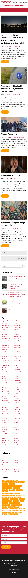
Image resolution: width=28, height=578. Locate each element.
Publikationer (16, 46)
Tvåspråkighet (6, 510)
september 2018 (6, 394)
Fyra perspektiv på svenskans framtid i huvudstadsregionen (15, 302)
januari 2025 (5, 336)
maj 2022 (4, 358)
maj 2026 (16, 321)
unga (14, 510)
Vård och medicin (12, 514)
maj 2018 (16, 394)
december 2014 (5, 409)
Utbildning (19, 512)
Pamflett (16, 501)
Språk (11, 506)
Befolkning (6, 482)
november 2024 (6, 338)
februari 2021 (17, 369)
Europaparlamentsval (8, 486)
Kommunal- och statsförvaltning (11, 493)
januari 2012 (5, 427)
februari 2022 (5, 360)
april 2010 (16, 438)
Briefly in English (19, 5)
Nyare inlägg (20, 258)
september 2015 (6, 405)
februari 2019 (17, 389)
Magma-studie (21, 495)
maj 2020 (4, 378)
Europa (12, 484)
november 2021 (6, 363)
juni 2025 (4, 332)
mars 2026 (16, 323)
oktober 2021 (17, 363)
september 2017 (6, 398)
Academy (4, 456)
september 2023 (17, 347)
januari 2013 (5, 418)
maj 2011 (16, 431)
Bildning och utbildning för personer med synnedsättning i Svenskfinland (13, 88)
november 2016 (17, 400)
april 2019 (16, 387)
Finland (18, 486)
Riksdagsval (6, 504)
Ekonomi (5, 484)
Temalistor (16, 467)
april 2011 (4, 433)
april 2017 (16, 398)
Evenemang (16, 458)
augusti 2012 (17, 420)
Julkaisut (16, 460)
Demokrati (22, 482)
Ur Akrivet (16, 469)
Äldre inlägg (7, 253)
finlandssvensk (7, 487)
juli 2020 (4, 376)
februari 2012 (17, 425)
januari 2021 (5, 371)
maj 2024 (4, 343)
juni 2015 (16, 405)
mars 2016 (16, 403)
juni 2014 (4, 411)
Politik (5, 503)
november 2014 (17, 409)
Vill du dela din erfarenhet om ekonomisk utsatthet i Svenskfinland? (15, 286)
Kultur (5, 495)
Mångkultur (14, 499)
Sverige (22, 508)
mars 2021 (4, 369)
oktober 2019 (5, 385)
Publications (21, 137)
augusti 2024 (17, 340)
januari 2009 (5, 447)
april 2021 (16, 367)
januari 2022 (17, 360)
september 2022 (17, 356)
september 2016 (6, 403)
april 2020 (16, 378)
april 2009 (16, 442)
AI (4, 480)
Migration (17, 497)
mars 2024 (16, 343)
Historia (5, 489)
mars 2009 (4, 445)
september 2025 (17, 329)
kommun (5, 491)
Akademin (15, 137)
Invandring (19, 489)
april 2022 (16, 358)
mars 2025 (16, 334)
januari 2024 (17, 345)
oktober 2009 (17, 440)
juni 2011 (4, 431)
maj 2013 (4, 416)
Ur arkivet (4, 471)
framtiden (16, 487)
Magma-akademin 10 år (11, 175)
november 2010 (17, 436)
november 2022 (17, 354)
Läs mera (5, 61)
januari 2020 (5, 383)
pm (22, 501)
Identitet (12, 489)
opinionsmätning (7, 501)
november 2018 (17, 391)
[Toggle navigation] (2, 9)
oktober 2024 (17, 338)
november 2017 (17, 396)
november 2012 (17, 418)
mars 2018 (4, 396)
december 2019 (17, 383)
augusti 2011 (17, 429)
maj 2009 (4, 442)
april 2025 (4, 334)
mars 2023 (4, 352)
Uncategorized (5, 469)
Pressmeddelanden (6, 464)
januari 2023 (5, 354)
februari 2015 (17, 407)
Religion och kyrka (14, 503)
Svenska (5, 508)
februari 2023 (17, 352)
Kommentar (5, 462)
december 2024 (17, 336)
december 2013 (5, 414)
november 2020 (6, 374)
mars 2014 (16, 411)
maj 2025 (16, 332)
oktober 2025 (5, 329)
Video (4, 514)
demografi (14, 482)
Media (4, 497)
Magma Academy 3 (9, 134)
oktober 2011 (5, 429)
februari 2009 (17, 445)
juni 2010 (4, 438)
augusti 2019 (17, 385)
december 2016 (5, 400)
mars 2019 (4, 389)
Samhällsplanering (16, 504)
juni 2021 (16, 365)
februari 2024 (5, 345)
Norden (21, 499)
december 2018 (5, 391)
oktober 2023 (5, 347)
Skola (5, 506)
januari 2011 (5, 436)
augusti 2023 (5, 349)
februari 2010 (5, 440)
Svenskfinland (13, 508)
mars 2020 (4, 380)
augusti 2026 (5, 321)
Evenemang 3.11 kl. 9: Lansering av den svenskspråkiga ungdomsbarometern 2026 (16, 278)
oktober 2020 (17, 374)
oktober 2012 (5, 420)
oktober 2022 (5, 356)
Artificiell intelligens (12, 480)
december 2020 (17, 371)
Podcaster (16, 462)
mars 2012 (4, 425)
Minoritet (6, 499)
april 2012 (16, 422)
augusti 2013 (17, 414)
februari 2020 (17, 380)
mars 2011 (16, 433)
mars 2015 (4, 407)
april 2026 (4, 323)
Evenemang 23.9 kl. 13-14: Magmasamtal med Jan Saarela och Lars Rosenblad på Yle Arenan (16, 294)
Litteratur (12, 495)
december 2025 (5, 327)
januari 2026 (17, 325)
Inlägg (3, 460)
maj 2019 (4, 387)
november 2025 (17, 327)
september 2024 (6, 340)
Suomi (17, 506)
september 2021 (6, 365)
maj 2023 (16, 349)
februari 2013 (17, 416)
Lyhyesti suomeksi (9, 5)
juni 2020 (16, 376)
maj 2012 (4, 422)
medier (10, 497)
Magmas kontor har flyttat (14, 309)
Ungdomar (21, 510)
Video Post (16, 471)
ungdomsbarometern (8, 512)
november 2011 (17, 427)
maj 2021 (4, 367)
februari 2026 (5, 325)
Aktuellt (4, 458)
